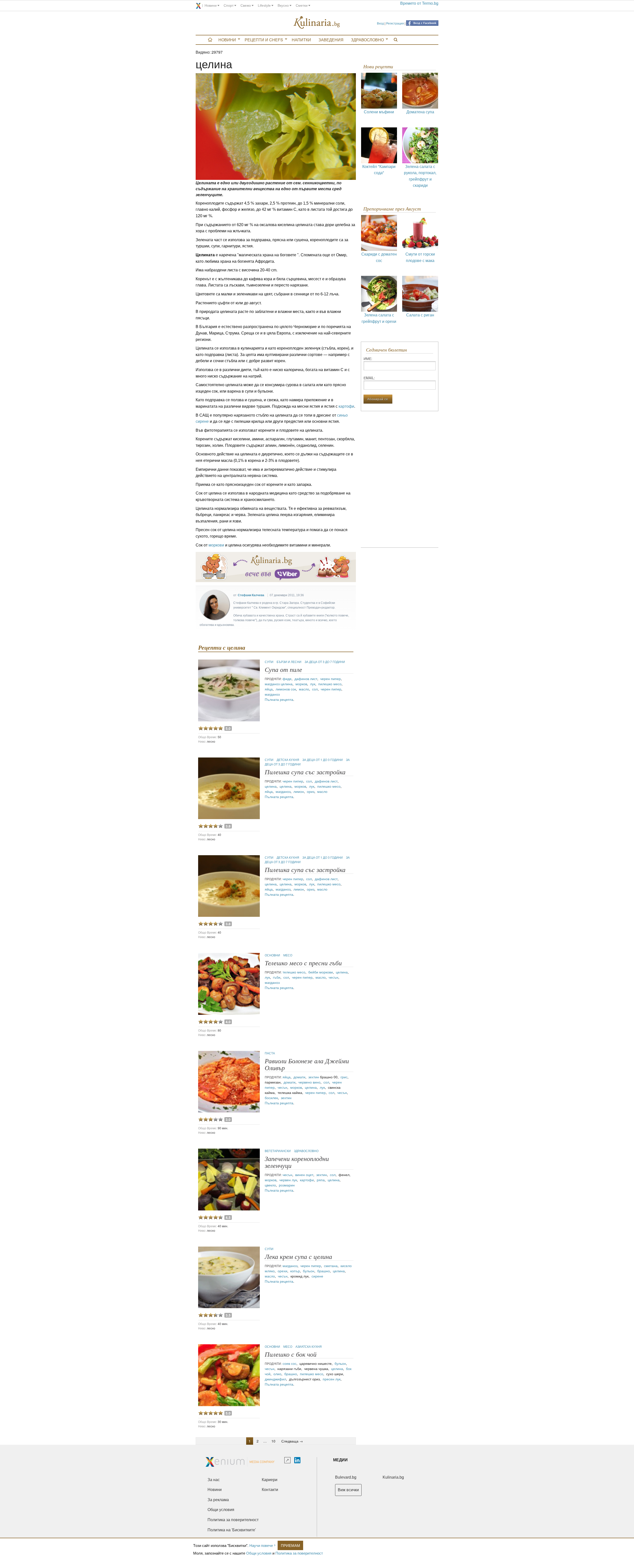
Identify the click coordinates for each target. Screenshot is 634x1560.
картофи (346, 406)
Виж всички (348, 1490)
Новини (227, 40)
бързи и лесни (289, 662)
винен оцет (304, 1174)
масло (304, 688)
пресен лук (332, 1378)
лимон (298, 791)
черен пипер (330, 678)
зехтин (313, 1076)
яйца (269, 688)
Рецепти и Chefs (264, 40)
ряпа (321, 1179)
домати (299, 1076)
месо (287, 955)
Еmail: (369, 377)
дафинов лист (305, 678)
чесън (333, 977)
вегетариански (278, 1151)
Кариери (269, 1480)
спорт (229, 5)
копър (295, 1270)
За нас (214, 1480)
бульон (308, 1270)
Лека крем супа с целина (298, 1256)
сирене (317, 1276)
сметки (302, 5)
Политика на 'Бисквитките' (232, 1530)
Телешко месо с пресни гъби (303, 963)
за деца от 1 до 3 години (322, 759)
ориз (310, 791)
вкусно (283, 5)
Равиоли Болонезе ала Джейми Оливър (307, 1065)
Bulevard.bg (345, 1477)
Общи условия (258, 1553)
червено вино (309, 1082)
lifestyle (264, 5)
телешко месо (294, 971)
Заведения (330, 40)
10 (273, 1441)
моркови (216, 545)
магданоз (272, 683)
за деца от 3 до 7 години (325, 662)
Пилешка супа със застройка (305, 772)
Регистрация (395, 23)
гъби (276, 977)
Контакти (270, 1490)
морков (301, 683)
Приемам (290, 1545)
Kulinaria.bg (393, 1477)
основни (273, 955)
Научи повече (261, 1545)
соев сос (289, 1363)
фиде (287, 678)
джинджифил (275, 1378)
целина (286, 683)
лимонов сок (286, 688)
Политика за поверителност (299, 1553)
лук (312, 683)
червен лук (288, 1179)
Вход (380, 23)
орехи (282, 1270)
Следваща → (292, 1441)
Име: (368, 358)
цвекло (270, 1184)
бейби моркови (320, 971)
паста (270, 1053)
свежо (245, 5)
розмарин (287, 1184)
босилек (271, 1097)
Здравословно (367, 40)
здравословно (306, 1151)
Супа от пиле (283, 669)
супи (269, 662)
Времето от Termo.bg (419, 3)
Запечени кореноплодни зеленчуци (297, 1162)
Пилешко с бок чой (291, 1354)
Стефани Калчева (251, 595)
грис (344, 1076)
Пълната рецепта (279, 699)
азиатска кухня (308, 1346)
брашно (323, 1270)
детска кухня (288, 759)
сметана (331, 1265)
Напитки (301, 40)
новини (211, 5)
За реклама (218, 1500)
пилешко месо (330, 683)
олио (277, 1373)
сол (315, 688)
